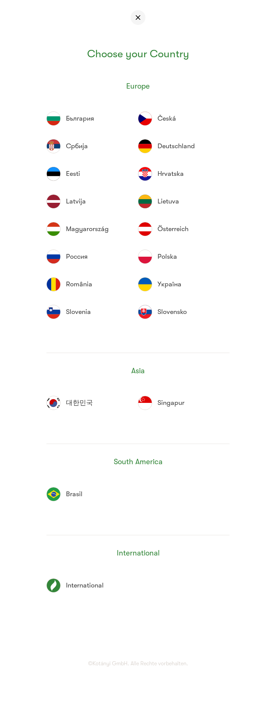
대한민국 (79, 403)
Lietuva (168, 201)
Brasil (74, 494)
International (85, 585)
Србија (77, 146)
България (80, 118)
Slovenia (78, 312)
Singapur (171, 403)
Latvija (76, 201)
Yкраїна (169, 284)
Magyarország (87, 229)
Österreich (173, 229)
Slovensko (172, 312)
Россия (77, 256)
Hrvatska (171, 174)
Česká (167, 118)
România (79, 284)
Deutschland (176, 146)
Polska (167, 256)
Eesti (73, 174)
